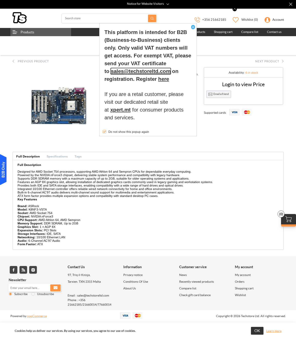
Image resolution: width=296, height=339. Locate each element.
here (163, 79)
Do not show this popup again (128, 131)
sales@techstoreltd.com (141, 71)
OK (257, 330)
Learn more (273, 331)
